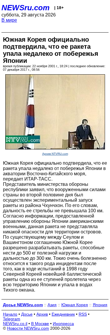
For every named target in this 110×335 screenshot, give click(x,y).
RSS (83, 314)
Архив (42, 314)
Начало (10, 314)
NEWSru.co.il (15, 323)
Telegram (11, 319)
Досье (27, 314)
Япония (100, 304)
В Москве (40, 323)
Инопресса (63, 323)
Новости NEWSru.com (28, 328)
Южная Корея (74, 304)
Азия (52, 304)
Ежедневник (63, 314)
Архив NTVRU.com (55, 153)
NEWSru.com (25, 7)
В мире (9, 20)
